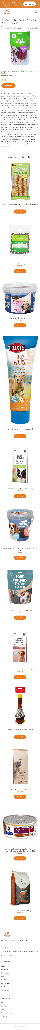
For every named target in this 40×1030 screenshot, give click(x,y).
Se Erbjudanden (29, 3)
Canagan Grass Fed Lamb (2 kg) (20, 911)
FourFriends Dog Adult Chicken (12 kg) (20, 489)
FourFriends (5, 73)
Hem (2, 26)
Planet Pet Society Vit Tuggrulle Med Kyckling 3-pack (20, 204)
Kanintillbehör (5, 973)
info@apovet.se (6, 955)
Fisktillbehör (5, 969)
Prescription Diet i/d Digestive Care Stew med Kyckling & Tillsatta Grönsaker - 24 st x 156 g (20, 850)
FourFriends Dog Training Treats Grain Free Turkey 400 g (20, 549)
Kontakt (4, 1006)
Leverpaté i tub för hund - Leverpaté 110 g (20, 429)
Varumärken (14, 71)
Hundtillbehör (22, 71)
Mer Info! (8, 85)
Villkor (3, 1009)
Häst (2, 976)
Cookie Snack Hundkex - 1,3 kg (20, 318)
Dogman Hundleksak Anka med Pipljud (20, 730)
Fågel (3, 966)
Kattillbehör (5, 987)
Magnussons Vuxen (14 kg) (20, 789)
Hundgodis (31, 71)
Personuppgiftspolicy (8, 1013)
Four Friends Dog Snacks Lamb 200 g (20, 610)
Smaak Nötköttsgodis (20, 264)
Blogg (3, 1002)
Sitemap (4, 1016)
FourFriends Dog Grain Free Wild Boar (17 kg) (20, 670)
